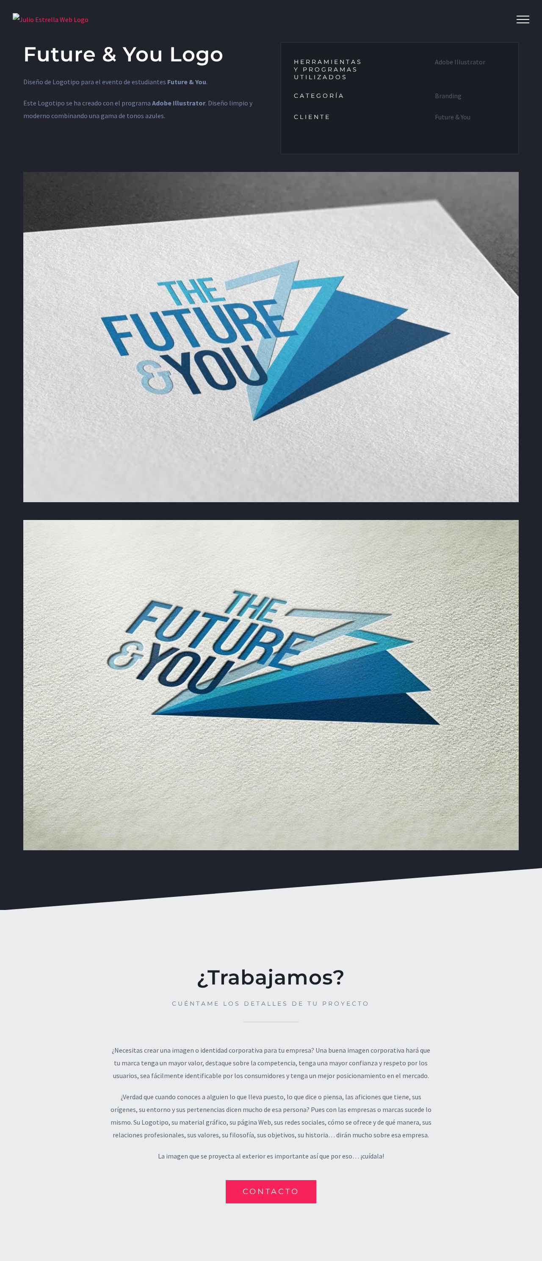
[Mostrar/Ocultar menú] (522, 19)
